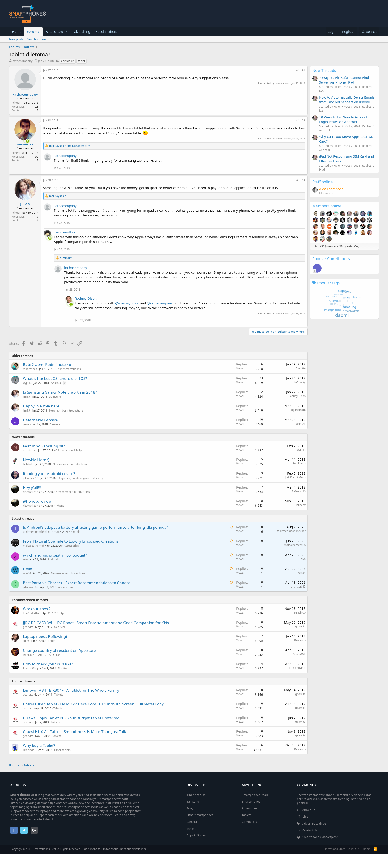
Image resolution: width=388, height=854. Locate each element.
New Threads (324, 70)
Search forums (36, 39)
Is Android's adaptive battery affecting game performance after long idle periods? (95, 527)
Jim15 (25, 204)
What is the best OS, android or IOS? (55, 378)
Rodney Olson (86, 298)
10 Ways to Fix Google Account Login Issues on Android (343, 119)
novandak (25, 144)
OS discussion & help (68, 450)
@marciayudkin (127, 303)
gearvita (28, 627)
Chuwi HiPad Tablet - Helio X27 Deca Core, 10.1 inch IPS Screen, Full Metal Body (93, 704)
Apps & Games (196, 835)
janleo (27, 424)
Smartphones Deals (255, 795)
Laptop (51, 641)
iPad (322, 169)
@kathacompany (160, 303)
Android (56, 383)
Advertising (81, 31)
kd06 (26, 641)
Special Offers (106, 31)
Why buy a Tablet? (39, 745)
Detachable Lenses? (40, 420)
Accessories (71, 546)
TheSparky (299, 382)
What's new (54, 31)
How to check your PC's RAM (48, 664)
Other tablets (62, 750)
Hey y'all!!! (32, 487)
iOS (58, 655)
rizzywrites (29, 492)
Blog (305, 816)
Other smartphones (68, 369)
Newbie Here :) (36, 459)
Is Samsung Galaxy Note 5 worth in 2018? (60, 392)
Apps (63, 613)
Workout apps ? (36, 608)
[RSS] (375, 849)
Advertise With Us (314, 823)
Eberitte (301, 368)
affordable (67, 61)
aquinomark (298, 410)
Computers (249, 822)
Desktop (63, 668)
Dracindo (300, 612)
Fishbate (28, 464)
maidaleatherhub (33, 546)
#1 (303, 70)
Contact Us (309, 830)
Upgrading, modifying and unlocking (80, 478)
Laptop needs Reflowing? (45, 636)
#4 (303, 180)
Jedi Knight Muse (295, 477)
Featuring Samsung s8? (44, 446)
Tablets (58, 694)
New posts (16, 39)
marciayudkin (64, 232)
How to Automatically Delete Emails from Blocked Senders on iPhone (346, 99)
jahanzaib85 (30, 587)
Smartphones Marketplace (320, 837)
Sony (190, 808)
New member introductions (66, 410)
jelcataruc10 (30, 478)
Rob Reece (299, 463)
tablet (81, 61)
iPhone (60, 506)
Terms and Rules (335, 849)
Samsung (55, 396)
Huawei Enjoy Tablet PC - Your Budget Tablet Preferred (71, 717)
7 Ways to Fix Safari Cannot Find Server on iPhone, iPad (344, 79)
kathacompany (22, 61)
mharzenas (30, 369)
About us (353, 849)
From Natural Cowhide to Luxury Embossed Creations (71, 541)
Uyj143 (27, 383)
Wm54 (27, 573)
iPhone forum (196, 795)
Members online (327, 205)
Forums (33, 31)
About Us (308, 810)
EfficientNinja (31, 668)
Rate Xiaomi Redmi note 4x (47, 364)
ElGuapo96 (299, 491)
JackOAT (300, 424)
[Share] (297, 70)
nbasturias (29, 450)
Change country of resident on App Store (59, 650)
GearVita (59, 627)
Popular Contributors (331, 258)
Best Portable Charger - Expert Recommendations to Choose (76, 582)
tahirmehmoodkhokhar (37, 532)
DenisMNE (29, 655)
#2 (303, 120)
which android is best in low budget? (55, 555)
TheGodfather (31, 613)
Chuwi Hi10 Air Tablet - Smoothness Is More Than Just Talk (74, 731)
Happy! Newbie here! (42, 406)
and (69, 146)
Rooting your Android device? (49, 473)
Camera (55, 424)
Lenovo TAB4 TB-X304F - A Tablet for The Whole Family (71, 690)
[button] (67, 31)
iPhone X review (37, 501)
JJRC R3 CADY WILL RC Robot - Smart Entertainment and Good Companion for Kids (96, 622)
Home (16, 31)
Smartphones (251, 801)
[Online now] (24, 140)
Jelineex (301, 505)
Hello (27, 568)
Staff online (322, 181)
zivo (25, 559)
